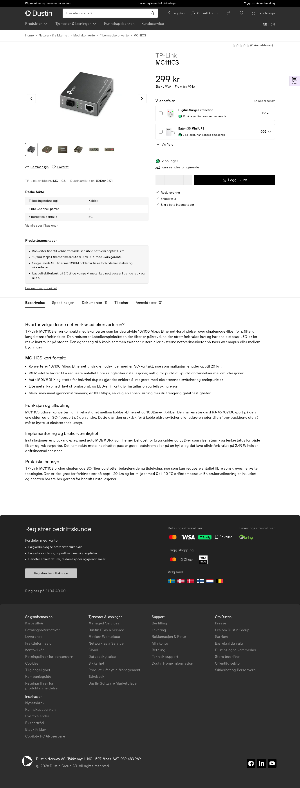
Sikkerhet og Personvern (235, 670)
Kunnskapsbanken (119, 24)
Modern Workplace (104, 637)
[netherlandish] (209, 581)
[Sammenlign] (228, 13)
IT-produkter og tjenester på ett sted (48, 3)
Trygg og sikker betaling (259, 3)
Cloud (93, 650)
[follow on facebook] (251, 763)
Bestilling (159, 623)
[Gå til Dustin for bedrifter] (39, 13)
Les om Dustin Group (232, 630)
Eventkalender (37, 716)
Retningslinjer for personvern (49, 657)
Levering (159, 630)
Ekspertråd (34, 723)
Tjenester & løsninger (73, 24)
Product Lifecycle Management (115, 670)
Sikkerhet (96, 663)
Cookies (31, 663)
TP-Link (166, 55)
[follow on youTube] (272, 763)
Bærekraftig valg (229, 643)
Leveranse (33, 637)
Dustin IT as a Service (106, 630)
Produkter (33, 24)
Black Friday (35, 729)
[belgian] (219, 581)
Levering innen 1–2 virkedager (158, 3)
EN (273, 24)
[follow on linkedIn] (261, 763)
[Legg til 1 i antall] (188, 180)
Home (29, 35)
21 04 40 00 (55, 591)
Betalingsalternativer (42, 630)
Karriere (221, 637)
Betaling (159, 650)
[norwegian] (180, 581)
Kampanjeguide (38, 676)
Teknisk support (165, 657)
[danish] (190, 581)
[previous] (31, 98)
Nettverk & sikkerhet (54, 35)
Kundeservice (152, 24)
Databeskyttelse (102, 657)
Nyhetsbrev (34, 703)
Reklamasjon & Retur (169, 637)
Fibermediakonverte (114, 35)
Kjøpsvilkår (34, 623)
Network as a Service (106, 643)
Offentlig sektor (228, 663)
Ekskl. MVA (163, 86)
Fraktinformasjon (39, 643)
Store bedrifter (227, 657)
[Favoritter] (242, 13)
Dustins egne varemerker (236, 650)
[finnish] (200, 581)
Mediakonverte (84, 35)
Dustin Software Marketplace (113, 683)
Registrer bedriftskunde (51, 573)
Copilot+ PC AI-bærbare (45, 736)
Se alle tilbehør (264, 101)
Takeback (97, 676)
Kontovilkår (34, 650)
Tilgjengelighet (37, 670)
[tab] (36, 303)
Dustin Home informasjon (172, 663)
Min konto (160, 643)
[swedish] (171, 581)
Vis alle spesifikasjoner (41, 225)
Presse (220, 623)
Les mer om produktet (41, 288)
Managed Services (104, 623)
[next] (142, 98)
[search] (152, 13)
